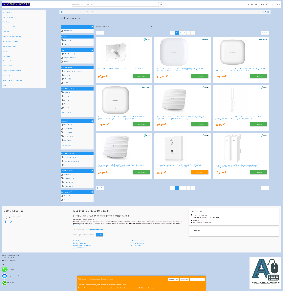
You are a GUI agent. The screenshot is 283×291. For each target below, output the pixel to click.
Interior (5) (66, 61)
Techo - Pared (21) (69, 54)
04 (188, 33)
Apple (5, 85)
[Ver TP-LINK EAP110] (182, 100)
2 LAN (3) (66, 100)
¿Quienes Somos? (79, 248)
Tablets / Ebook (8, 61)
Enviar (99, 235)
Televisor (6, 32)
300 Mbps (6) (67, 128)
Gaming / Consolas (9, 46)
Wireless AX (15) (68, 174)
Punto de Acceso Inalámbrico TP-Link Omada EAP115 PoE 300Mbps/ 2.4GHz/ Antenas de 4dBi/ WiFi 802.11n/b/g (121, 166)
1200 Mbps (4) (68, 136)
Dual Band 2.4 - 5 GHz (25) (72, 71)
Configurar (173, 279)
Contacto (265, 4)
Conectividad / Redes (10, 41)
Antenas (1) (67, 165)
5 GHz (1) (66, 83)
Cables (5, 51)
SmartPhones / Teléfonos (11, 27)
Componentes (8, 17)
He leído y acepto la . (89, 229)
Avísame (200, 172)
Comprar (141, 76)
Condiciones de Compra (82, 245)
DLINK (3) (66, 44)
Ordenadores (7, 12)
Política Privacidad (79, 243)
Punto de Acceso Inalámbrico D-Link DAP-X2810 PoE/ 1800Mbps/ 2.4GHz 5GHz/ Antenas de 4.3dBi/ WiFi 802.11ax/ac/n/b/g (240, 70)
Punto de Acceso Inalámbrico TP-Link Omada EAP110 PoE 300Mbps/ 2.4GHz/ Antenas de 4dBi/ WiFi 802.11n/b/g (180, 118)
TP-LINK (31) (67, 40)
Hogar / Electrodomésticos (12, 70)
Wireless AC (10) (68, 178)
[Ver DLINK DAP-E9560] (182, 52)
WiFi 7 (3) (66, 199)
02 (181, 33)
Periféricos (6, 56)
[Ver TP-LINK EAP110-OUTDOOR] (241, 100)
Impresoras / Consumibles (12, 36)
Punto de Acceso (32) (70, 157)
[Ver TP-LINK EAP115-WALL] (182, 148)
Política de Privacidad (78, 224)
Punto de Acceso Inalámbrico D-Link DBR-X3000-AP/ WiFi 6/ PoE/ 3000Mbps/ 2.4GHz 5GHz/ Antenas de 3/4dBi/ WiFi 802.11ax (121, 118)
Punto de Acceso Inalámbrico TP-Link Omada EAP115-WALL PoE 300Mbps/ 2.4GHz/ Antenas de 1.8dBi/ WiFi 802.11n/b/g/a (179, 166)
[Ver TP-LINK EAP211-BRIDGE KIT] (241, 148)
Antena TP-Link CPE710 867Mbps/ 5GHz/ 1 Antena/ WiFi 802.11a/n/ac (123, 69)
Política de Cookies (146, 288)
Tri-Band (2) (67, 79)
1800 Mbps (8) (68, 125)
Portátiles (6, 22)
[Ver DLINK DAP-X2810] (241, 52)
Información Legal (137, 241)
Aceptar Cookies (197, 279)
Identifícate (253, 4)
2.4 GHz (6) (67, 75)
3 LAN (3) (66, 96)
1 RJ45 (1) (66, 104)
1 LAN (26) (66, 92)
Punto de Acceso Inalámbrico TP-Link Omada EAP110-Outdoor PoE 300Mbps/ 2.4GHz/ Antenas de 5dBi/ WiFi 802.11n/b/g (238, 118)
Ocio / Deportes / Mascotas (12, 80)
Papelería (6, 75)
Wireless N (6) (68, 182)
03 (184, 33)
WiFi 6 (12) (66, 196)
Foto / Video (7, 66)
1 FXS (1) (66, 108)
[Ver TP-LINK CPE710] (124, 52)
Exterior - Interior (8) (69, 58)
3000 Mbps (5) (68, 132)
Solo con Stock (68, 31)
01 (177, 33)
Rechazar (184, 279)
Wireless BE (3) (68, 186)
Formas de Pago (137, 245)
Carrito (276, 4)
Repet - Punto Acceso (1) (71, 161)
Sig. (193, 33)
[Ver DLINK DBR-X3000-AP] (124, 100)
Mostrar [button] (264, 33)
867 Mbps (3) (67, 140)
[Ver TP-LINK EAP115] (124, 148)
